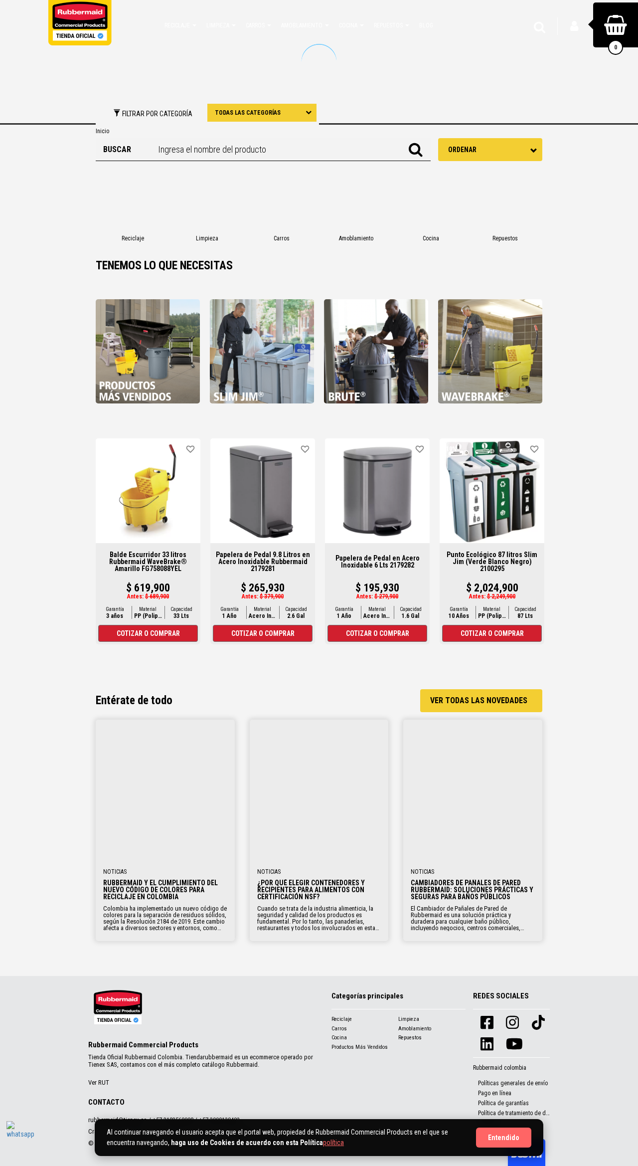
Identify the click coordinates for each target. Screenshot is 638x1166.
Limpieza (408, 1019)
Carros (339, 1028)
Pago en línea (494, 1093)
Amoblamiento (414, 1028)
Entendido (503, 1138)
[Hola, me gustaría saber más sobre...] (21, 1136)
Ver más (165, 788)
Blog (426, 25)
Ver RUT (98, 1082)
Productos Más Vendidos (359, 1047)
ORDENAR (462, 150)
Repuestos (410, 1037)
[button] (180, 25)
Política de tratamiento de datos (517, 1113)
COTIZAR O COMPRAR (148, 633)
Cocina (339, 1037)
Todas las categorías (248, 112)
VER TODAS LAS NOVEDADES (478, 700)
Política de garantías (503, 1103)
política (333, 1143)
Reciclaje (341, 1019)
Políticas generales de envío (513, 1083)
